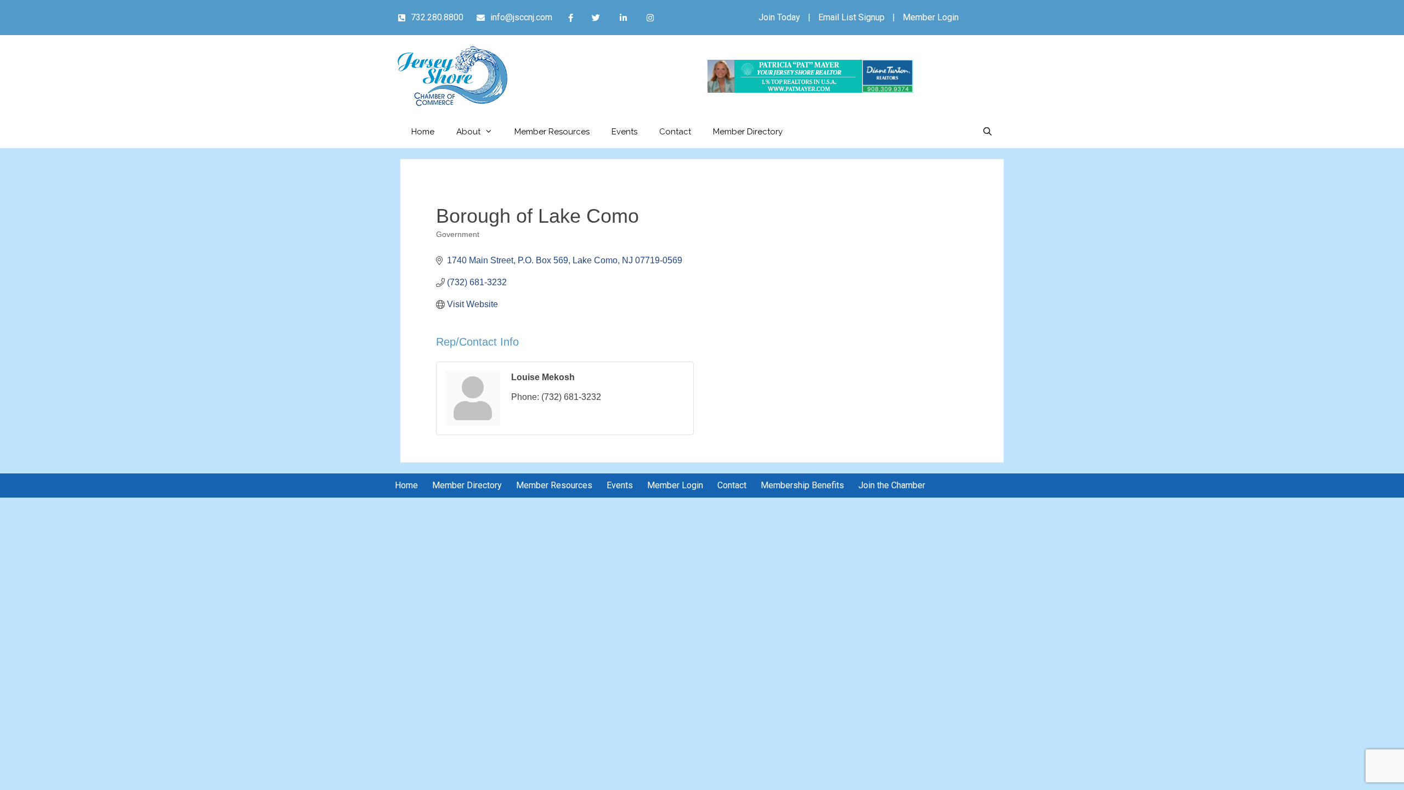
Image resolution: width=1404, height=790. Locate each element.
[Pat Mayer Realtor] (810, 89)
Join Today (779, 17)
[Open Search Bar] (987, 131)
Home (422, 132)
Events (624, 132)
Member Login (931, 17)
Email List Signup (851, 17)
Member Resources (552, 132)
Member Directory (748, 132)
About (468, 132)
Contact (675, 132)
